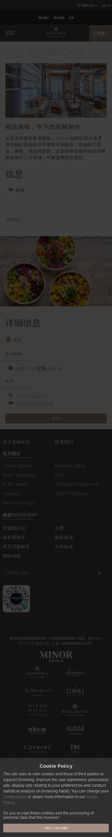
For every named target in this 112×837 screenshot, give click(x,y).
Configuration (15, 797)
